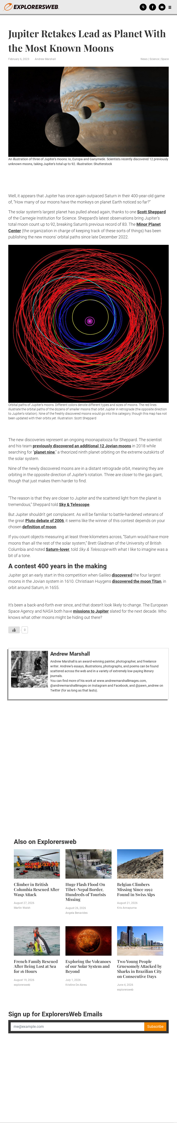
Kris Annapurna (127, 907)
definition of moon (39, 526)
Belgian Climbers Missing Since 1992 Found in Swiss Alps (136, 889)
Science (154, 59)
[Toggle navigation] (169, 7)
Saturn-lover (57, 549)
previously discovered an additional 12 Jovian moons (82, 445)
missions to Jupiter (91, 611)
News (144, 59)
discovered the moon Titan (136, 581)
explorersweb (22, 984)
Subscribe (155, 1026)
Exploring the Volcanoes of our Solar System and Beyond (88, 966)
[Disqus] (88, 767)
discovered (122, 575)
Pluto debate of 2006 (44, 520)
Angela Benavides (76, 912)
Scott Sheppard (151, 211)
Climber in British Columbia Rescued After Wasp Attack (36, 889)
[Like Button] (14, 629)
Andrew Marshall (45, 59)
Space (165, 59)
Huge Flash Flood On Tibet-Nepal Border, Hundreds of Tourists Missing (85, 892)
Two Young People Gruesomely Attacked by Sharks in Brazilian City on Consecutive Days (139, 969)
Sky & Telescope (74, 504)
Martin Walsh (22, 907)
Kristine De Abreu (76, 984)
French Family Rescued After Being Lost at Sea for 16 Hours (36, 966)
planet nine (44, 452)
